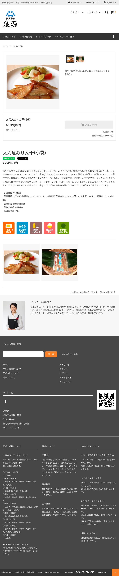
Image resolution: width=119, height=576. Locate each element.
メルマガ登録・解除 (64, 36)
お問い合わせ (26, 36)
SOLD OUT (90, 125)
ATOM (12, 419)
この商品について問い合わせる (82, 292)
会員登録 (110, 2)
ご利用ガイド (9, 36)
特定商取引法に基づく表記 (102, 136)
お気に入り (14, 130)
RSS (5, 419)
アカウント (75, 2)
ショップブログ (43, 36)
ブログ (6, 410)
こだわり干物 (18, 46)
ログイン (93, 2)
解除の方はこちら (70, 354)
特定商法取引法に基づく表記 (16, 423)
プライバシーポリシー (13, 428)
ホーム (5, 46)
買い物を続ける (106, 292)
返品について (108, 132)
